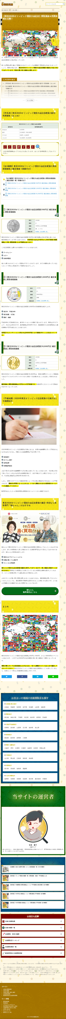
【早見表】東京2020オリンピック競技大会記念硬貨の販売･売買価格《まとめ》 (30, 83)
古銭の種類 (53, 39)
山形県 (37, 707)
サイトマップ (6, 1010)
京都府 (23, 748)
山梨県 (19, 727)
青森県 (13, 707)
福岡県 (6, 779)
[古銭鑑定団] (7, 4)
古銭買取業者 (6, 993)
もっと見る (30, 100)
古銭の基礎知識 (7, 989)
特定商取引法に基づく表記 (10, 1006)
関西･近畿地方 (10, 745)
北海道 (6, 707)
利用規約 (5, 1003)
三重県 (25, 738)
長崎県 (19, 779)
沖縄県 (44, 779)
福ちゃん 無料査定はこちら (30, 591)
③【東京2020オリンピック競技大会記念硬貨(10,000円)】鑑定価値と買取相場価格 (32, 95)
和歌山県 (42, 748)
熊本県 (31, 779)
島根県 (31, 758)
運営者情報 (6, 1001)
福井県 (31, 727)
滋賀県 (29, 748)
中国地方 (9, 755)
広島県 (19, 758)
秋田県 (19, 707)
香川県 (6, 768)
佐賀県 (25, 779)
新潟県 (13, 727)
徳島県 (19, 768)
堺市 (12, 748)
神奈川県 (13, 717)
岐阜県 (13, 738)
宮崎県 (13, 779)
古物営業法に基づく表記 (9, 1007)
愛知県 (6, 738)
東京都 (6, 717)
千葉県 (20, 717)
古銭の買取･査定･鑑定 (9, 992)
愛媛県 (25, 768)
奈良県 (36, 748)
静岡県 (19, 738)
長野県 (6, 727)
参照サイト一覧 (7, 1012)
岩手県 (25, 707)
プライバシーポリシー (9, 1004)
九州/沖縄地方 (10, 775)
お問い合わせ (6, 1009)
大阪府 (6, 748)
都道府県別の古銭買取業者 (10, 995)
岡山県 (13, 758)
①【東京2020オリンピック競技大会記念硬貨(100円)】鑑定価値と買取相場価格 (31, 91)
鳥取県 (25, 758)
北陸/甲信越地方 (11, 724)
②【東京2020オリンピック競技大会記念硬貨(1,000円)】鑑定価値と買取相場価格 (31, 93)
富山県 (37, 727)
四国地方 (9, 765)
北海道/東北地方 (11, 704)
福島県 (43, 707)
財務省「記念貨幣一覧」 (42, 231)
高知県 (13, 768)
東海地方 (9, 734)
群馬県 (38, 717)
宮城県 (31, 707)
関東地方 (9, 714)
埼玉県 (26, 717)
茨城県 (44, 717)
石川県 (25, 727)
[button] (7, 676)
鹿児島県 (38, 779)
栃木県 (32, 717)
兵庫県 (17, 748)
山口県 (6, 758)
